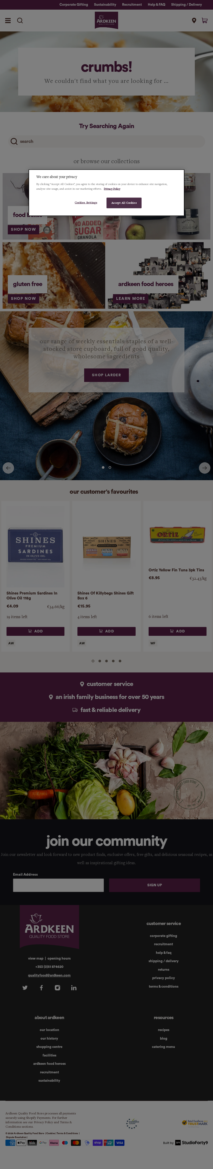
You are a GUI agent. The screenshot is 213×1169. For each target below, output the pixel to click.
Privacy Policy (112, 188)
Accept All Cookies (124, 202)
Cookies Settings (86, 202)
